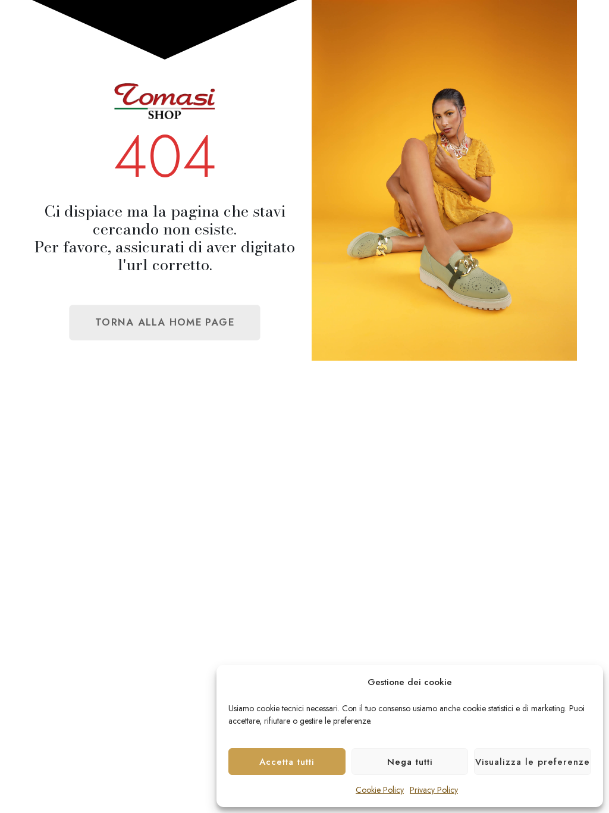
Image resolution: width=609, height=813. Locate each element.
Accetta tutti (287, 761)
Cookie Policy (380, 790)
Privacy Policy (434, 790)
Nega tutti (410, 761)
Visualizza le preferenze (532, 761)
